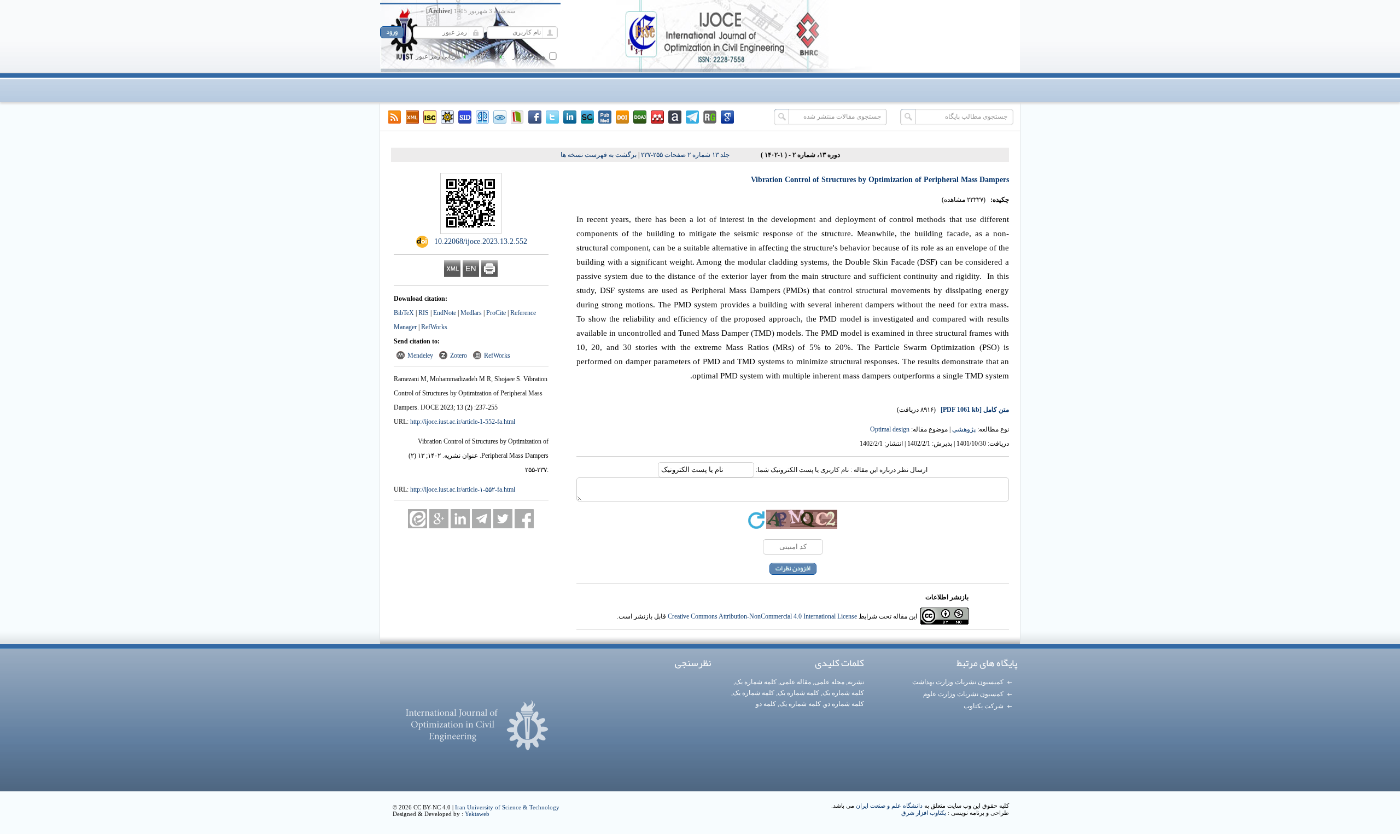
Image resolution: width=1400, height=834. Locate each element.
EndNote (444, 313)
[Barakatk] (482, 117)
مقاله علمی (795, 682)
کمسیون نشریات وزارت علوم (963, 694)
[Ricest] (447, 117)
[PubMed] (604, 117)
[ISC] (429, 117)
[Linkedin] (569, 117)
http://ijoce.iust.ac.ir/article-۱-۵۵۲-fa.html (462, 489)
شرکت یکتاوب (984, 706)
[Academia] (674, 117)
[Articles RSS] (394, 117)
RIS (423, 313)
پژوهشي (964, 429)
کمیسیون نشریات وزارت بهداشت (958, 682)
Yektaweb (477, 813)
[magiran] (517, 117)
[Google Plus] (438, 518)
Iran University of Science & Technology (507, 807)
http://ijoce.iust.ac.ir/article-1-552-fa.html (462, 421)
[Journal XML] (412, 117)
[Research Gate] (709, 117)
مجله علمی (829, 682)
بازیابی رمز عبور (438, 56)
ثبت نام (486, 56)
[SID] (464, 117)
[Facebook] (534, 117)
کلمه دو (766, 704)
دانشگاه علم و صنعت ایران (889, 805)
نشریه (856, 682)
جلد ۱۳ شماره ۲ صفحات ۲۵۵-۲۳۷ (685, 155)
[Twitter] (552, 117)
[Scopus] (587, 117)
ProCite (496, 313)
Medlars (471, 313)
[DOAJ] (639, 117)
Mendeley (420, 355)
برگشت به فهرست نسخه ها (599, 155)
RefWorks (434, 327)
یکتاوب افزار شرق (923, 812)
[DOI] (622, 117)
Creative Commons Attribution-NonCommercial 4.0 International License (762, 616)
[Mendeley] (657, 117)
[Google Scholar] (727, 117)
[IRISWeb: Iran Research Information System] (499, 117)
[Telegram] (692, 117)
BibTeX (404, 313)
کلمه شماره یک (756, 682)
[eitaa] (417, 518)
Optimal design (889, 429)
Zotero (458, 355)
